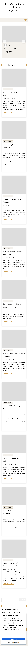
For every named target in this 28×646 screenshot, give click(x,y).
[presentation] (4, 41)
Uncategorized (8, 89)
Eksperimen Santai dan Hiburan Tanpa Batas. (14, 7)
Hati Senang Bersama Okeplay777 (11, 613)
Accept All (14, 639)
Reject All (13, 636)
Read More (8, 112)
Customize (14, 633)
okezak (14, 98)
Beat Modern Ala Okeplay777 (13, 304)
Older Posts (7, 593)
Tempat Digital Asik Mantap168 (10, 609)
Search (23, 599)
